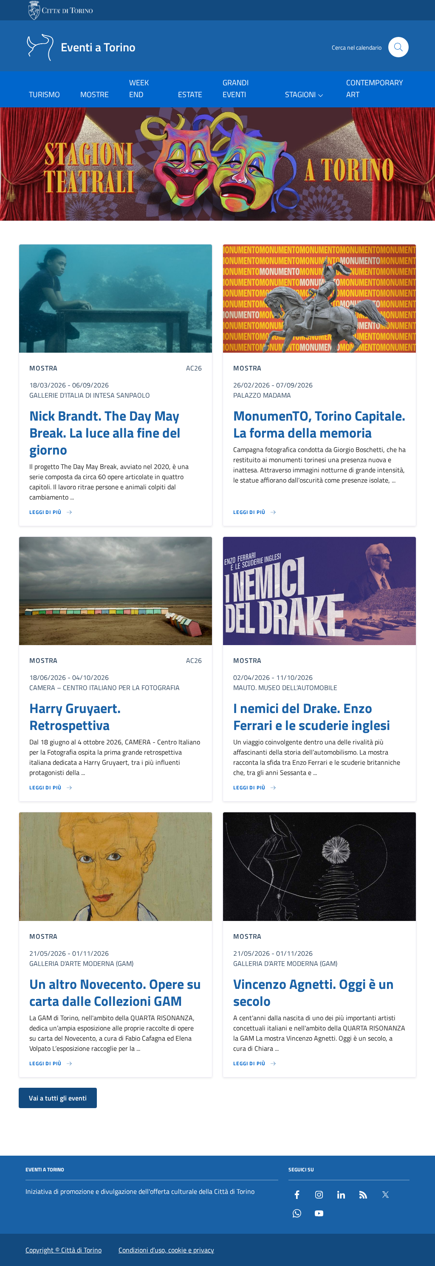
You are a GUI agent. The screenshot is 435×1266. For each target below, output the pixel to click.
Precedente (9, 165)
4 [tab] (227, 232)
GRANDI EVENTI (236, 88)
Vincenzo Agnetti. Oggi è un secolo (313, 992)
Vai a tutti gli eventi (58, 1098)
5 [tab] (237, 232)
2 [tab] (208, 232)
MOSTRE (94, 94)
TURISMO (44, 94)
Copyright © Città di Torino (63, 1250)
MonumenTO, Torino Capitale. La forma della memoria (319, 424)
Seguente (425, 165)
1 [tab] (198, 232)
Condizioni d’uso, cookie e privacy (166, 1250)
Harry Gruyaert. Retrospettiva (75, 716)
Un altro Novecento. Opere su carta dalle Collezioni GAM (115, 992)
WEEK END (139, 88)
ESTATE (190, 94)
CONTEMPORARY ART (374, 88)
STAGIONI (300, 94)
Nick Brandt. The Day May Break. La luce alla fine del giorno (105, 432)
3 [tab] (217, 232)
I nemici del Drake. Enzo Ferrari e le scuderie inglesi (311, 716)
